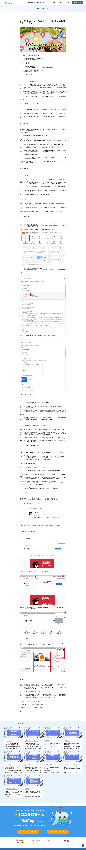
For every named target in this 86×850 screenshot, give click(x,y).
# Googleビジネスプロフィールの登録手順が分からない (32, 704)
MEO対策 (41, 707)
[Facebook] (68, 841)
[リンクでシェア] (29, 712)
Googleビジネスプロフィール (26, 707)
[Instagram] (65, 841)
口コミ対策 (8, 740)
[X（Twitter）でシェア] (23, 712)
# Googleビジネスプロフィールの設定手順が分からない (32, 701)
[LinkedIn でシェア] (26, 712)
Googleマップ (35, 707)
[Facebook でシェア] (20, 712)
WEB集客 (66, 740)
